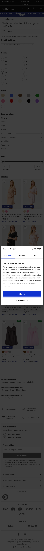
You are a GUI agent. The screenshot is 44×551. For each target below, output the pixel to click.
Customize (20, 301)
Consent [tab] (8, 255)
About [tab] (36, 255)
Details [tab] (22, 255)
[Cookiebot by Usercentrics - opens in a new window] (31, 249)
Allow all (22, 294)
